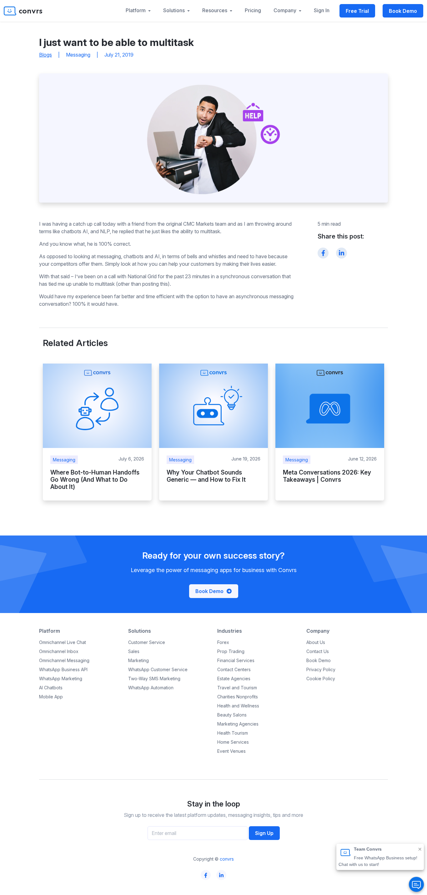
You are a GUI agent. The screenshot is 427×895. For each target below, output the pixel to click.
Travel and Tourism (237, 687)
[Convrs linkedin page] (221, 875)
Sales (133, 651)
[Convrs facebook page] (205, 875)
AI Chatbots (51, 687)
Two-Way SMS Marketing (154, 678)
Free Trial (357, 11)
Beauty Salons (232, 714)
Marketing (138, 660)
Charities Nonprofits (237, 696)
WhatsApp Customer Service (158, 669)
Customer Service (146, 642)
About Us (315, 642)
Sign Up (264, 833)
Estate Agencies (233, 678)
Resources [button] (215, 10)
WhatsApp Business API (63, 669)
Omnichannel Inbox (58, 651)
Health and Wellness (238, 705)
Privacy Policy (320, 669)
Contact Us (317, 651)
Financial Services (235, 660)
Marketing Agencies (238, 724)
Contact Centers (234, 669)
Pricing (253, 10)
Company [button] (286, 10)
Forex (223, 642)
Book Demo (403, 11)
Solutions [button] (174, 10)
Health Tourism (232, 733)
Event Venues (231, 751)
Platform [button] (136, 10)
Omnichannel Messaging (64, 660)
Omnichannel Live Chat (62, 642)
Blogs (45, 55)
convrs (227, 859)
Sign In (321, 10)
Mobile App (51, 696)
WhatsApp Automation (150, 687)
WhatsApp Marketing (60, 678)
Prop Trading (230, 651)
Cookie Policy (320, 678)
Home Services (233, 742)
